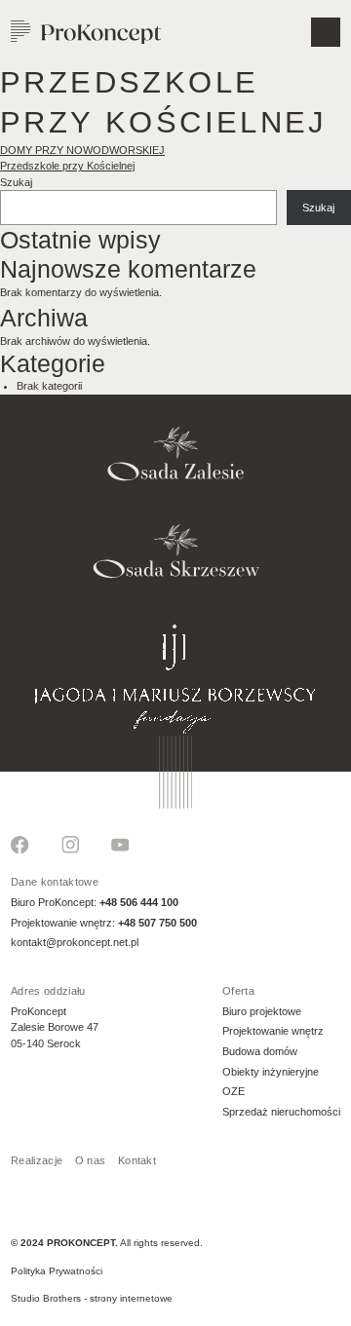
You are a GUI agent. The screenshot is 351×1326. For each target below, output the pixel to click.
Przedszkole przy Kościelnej (67, 165)
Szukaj (16, 182)
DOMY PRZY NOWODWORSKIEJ (82, 150)
